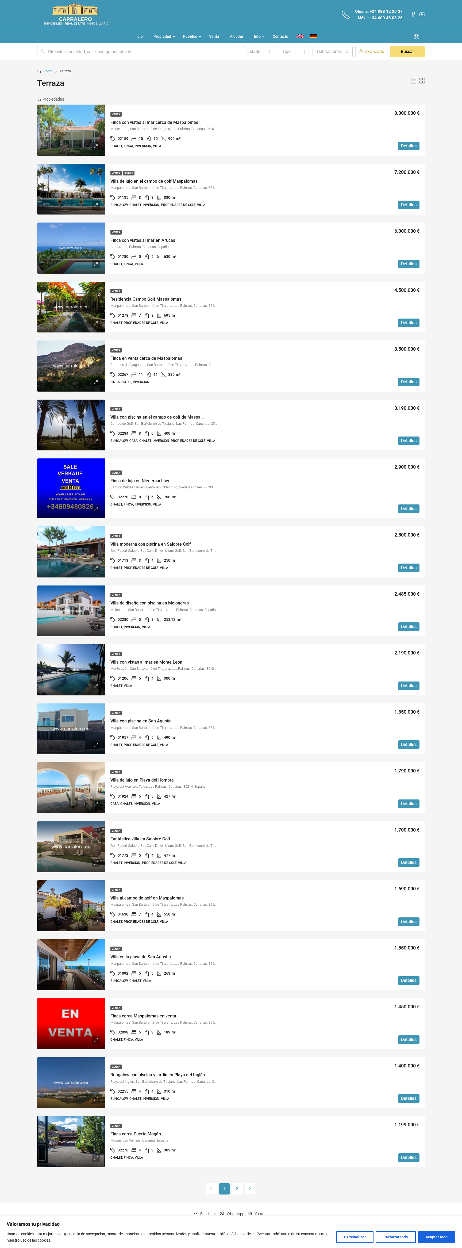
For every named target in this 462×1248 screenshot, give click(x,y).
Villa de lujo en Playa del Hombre (142, 780)
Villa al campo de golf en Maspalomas (147, 898)
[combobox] (259, 51)
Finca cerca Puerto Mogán (135, 1133)
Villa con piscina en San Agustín (141, 720)
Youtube (261, 1214)
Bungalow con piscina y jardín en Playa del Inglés (157, 1074)
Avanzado (374, 51)
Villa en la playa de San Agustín (140, 956)
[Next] (250, 1188)
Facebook (208, 1214)
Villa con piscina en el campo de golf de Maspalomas (161, 417)
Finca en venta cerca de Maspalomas (146, 358)
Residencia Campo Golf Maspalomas (145, 299)
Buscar (407, 51)
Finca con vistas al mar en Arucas (142, 240)
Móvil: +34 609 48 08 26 (380, 18)
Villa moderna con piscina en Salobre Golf (150, 544)
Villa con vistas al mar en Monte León (146, 662)
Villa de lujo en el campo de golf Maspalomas (154, 181)
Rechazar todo (395, 1237)
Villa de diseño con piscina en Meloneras (149, 603)
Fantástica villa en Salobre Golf (140, 838)
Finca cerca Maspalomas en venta (143, 1016)
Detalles (409, 145)
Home (48, 71)
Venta (116, 114)
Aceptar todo (437, 1237)
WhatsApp (235, 1214)
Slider (128, 173)
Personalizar (355, 1237)
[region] (231, 1232)
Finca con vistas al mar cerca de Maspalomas (154, 122)
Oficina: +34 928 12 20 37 (379, 11)
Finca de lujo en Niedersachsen (140, 480)
